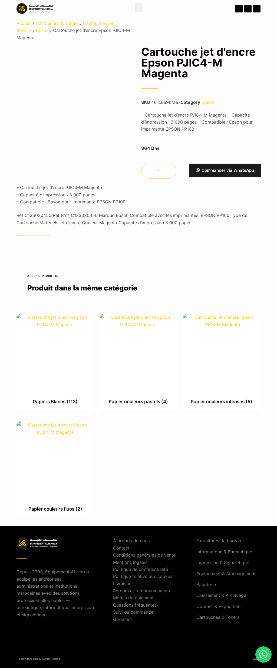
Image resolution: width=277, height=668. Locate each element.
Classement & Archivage (221, 595)
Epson (42, 30)
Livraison (122, 583)
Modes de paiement (133, 597)
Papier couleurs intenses (221, 401)
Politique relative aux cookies (143, 576)
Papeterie (206, 584)
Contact (121, 548)
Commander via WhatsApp (228, 170)
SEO (255, 658)
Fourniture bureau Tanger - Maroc (39, 658)
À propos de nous (131, 540)
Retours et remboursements (141, 590)
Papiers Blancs (55, 401)
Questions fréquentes (135, 605)
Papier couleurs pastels (138, 401)
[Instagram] (248, 8)
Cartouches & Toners (57, 23)
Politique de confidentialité (140, 569)
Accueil (24, 23)
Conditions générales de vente (144, 555)
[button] (138, 7)
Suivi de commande (133, 612)
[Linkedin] (256, 8)
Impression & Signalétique (222, 562)
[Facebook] (239, 8)
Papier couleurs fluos (55, 509)
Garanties (123, 619)
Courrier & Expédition (218, 606)
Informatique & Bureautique (224, 551)
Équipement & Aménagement (226, 573)
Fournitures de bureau (218, 540)
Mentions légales (130, 562)
